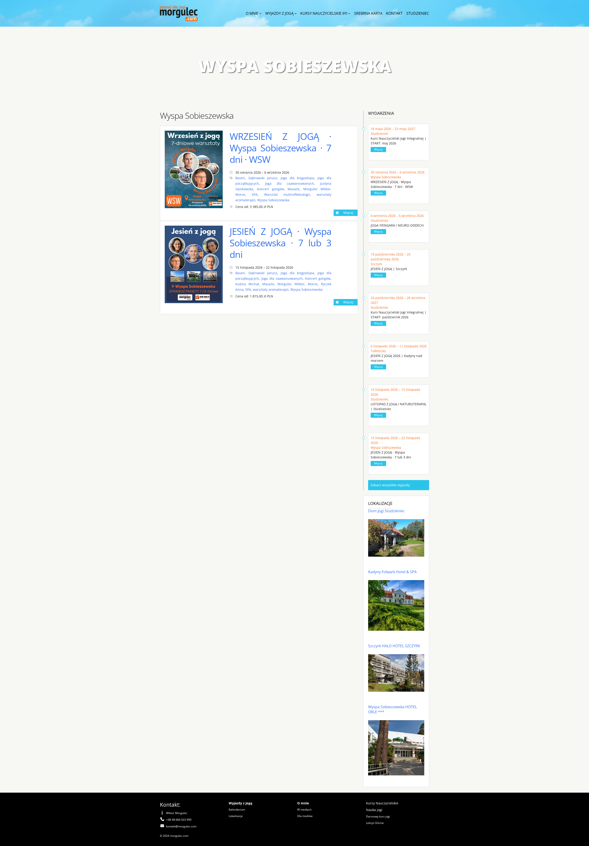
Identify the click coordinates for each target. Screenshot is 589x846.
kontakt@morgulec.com (181, 826)
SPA (254, 194)
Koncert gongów (270, 189)
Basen (240, 178)
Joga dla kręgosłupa (297, 178)
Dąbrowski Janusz (262, 178)
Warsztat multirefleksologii (287, 194)
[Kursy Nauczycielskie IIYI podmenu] (349, 13)
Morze (240, 194)
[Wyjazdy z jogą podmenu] (295, 13)
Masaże (293, 189)
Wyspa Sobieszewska (273, 200)
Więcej (348, 212)
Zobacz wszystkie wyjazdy (390, 485)
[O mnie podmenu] (260, 13)
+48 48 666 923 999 (178, 820)
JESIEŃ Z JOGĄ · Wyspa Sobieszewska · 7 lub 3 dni (280, 243)
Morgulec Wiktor (317, 189)
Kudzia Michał (247, 284)
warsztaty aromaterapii (271, 289)
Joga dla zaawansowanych (289, 183)
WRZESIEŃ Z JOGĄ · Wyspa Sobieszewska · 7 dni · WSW (280, 148)
